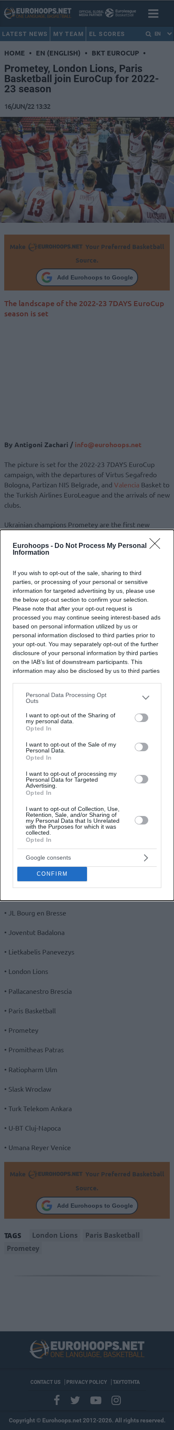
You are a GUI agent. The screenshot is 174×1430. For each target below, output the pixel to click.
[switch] (141, 718)
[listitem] (87, 698)
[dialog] (87, 715)
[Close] (158, 546)
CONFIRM (52, 874)
